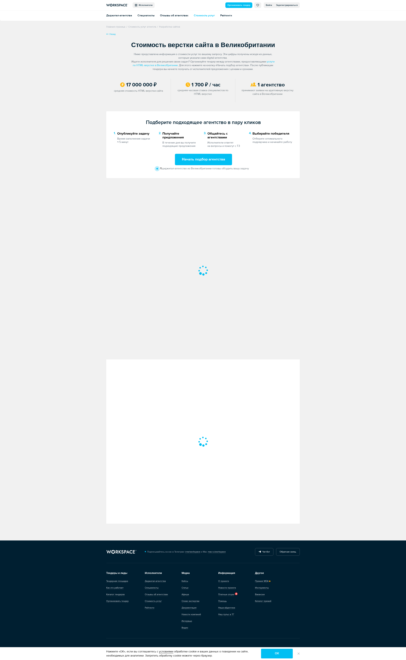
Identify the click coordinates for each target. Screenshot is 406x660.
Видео (185, 627)
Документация (189, 607)
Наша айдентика (226, 607)
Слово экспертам (190, 601)
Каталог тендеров (115, 594)
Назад (112, 34)
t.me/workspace (192, 551)
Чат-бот (265, 551)
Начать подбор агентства (203, 159)
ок (277, 653)
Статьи (185, 587)
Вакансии (260, 594)
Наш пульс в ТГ (226, 614)
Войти (269, 5)
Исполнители (145, 5)
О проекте (223, 581)
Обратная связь (288, 551)
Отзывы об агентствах (174, 15)
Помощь (222, 601)
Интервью (187, 621)
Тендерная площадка (117, 581)
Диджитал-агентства (119, 15)
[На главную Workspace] (121, 552)
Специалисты (146, 15)
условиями (166, 651)
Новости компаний (191, 614)
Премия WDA (261, 581)
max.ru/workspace (217, 551)
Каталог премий (263, 601)
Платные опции (226, 594)
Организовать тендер (238, 5)
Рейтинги (226, 15)
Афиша (185, 594)
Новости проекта (227, 587)
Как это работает (115, 587)
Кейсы (185, 581)
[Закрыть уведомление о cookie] (298, 653)
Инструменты (262, 587)
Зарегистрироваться (287, 5)
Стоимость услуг (204, 15)
